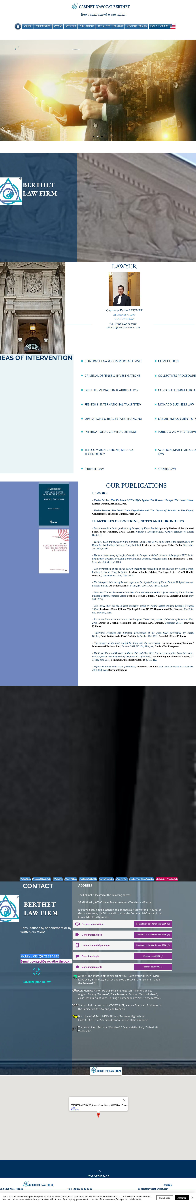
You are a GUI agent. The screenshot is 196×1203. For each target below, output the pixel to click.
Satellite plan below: (37, 982)
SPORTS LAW (167, 469)
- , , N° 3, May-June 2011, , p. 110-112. (143, 656)
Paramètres (164, 1197)
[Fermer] (192, 1198)
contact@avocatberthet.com (123, 327)
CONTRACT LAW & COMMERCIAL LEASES (113, 361)
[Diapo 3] (93, 136)
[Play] (18, 26)
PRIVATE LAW (94, 469)
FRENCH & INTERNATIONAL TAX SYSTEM (113, 404)
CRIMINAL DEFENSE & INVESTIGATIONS (112, 375)
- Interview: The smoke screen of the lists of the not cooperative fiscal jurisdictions (134, 592)
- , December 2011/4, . (143, 622)
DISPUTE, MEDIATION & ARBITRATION (112, 390)
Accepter (181, 1197)
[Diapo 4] (102, 136)
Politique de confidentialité (128, 1199)
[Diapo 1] (97, 136)
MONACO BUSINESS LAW (176, 404)
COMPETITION (168, 361)
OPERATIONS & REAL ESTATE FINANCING (113, 419)
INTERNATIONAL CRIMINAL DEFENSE (111, 432)
